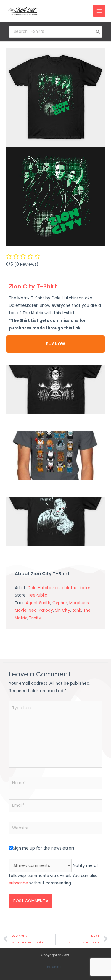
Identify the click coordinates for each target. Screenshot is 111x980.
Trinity (35, 618)
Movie (21, 610)
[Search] (98, 31)
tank (76, 610)
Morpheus (79, 603)
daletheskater (76, 588)
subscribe (18, 883)
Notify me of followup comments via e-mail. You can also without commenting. (53, 874)
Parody (46, 610)
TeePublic (37, 595)
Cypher (59, 603)
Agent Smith (38, 603)
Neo (33, 610)
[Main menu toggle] (99, 11)
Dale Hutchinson (44, 588)
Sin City (62, 610)
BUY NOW (55, 344)
